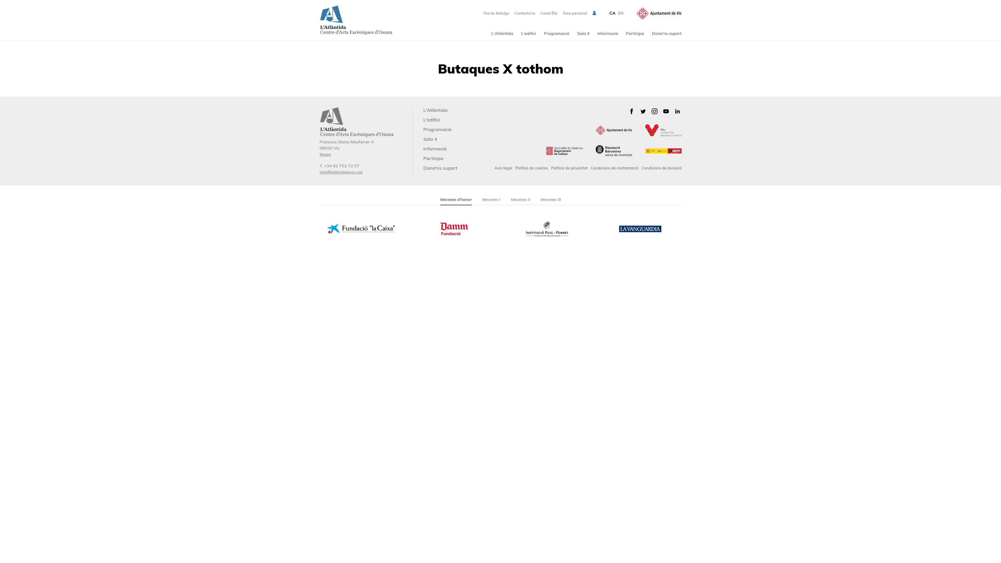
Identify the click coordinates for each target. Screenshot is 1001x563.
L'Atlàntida (502, 33)
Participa (635, 33)
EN (621, 13)
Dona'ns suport (667, 33)
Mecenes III (551, 199)
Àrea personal (575, 13)
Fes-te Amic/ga (496, 13)
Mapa (325, 154)
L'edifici (528, 33)
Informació (607, 33)
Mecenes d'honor (456, 199)
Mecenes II (520, 199)
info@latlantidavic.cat (341, 172)
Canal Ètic (549, 13)
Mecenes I (491, 199)
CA (612, 13)
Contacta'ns (525, 13)
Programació (556, 33)
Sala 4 (583, 33)
